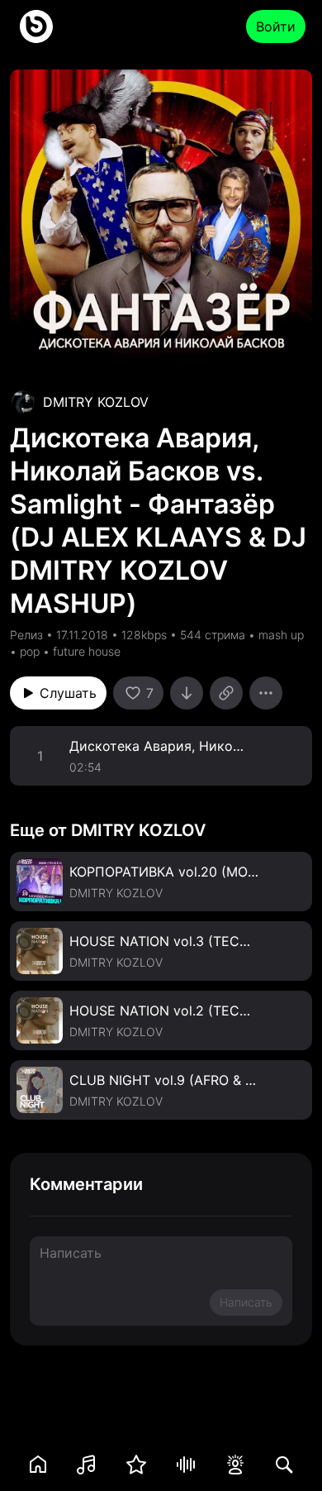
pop (30, 651)
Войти (276, 26)
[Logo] (36, 26)
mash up (281, 635)
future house (87, 651)
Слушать (68, 693)
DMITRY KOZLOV (96, 402)
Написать (246, 1302)
